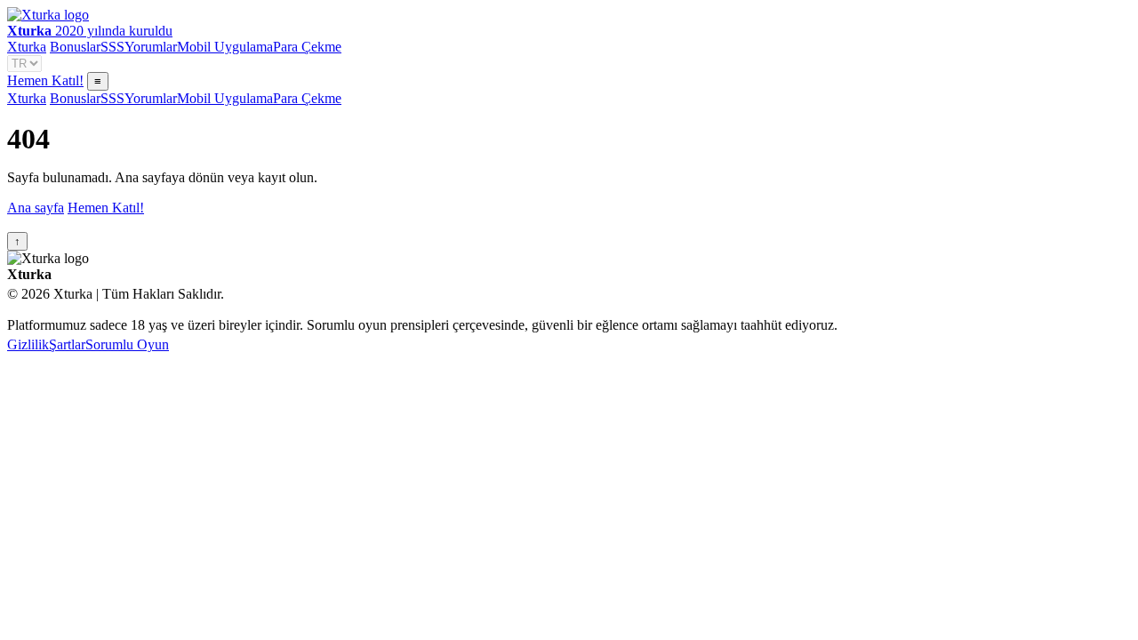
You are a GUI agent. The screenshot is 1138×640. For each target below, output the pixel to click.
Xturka (26, 46)
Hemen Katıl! (45, 80)
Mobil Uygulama (225, 46)
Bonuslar (75, 46)
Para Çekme (307, 46)
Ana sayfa (35, 207)
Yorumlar (150, 46)
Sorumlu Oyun (127, 344)
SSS (112, 46)
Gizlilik (28, 344)
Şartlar (67, 344)
